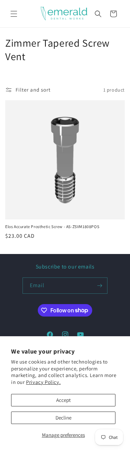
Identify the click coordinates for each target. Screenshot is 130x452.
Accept (63, 400)
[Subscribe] (99, 285)
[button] (13, 13)
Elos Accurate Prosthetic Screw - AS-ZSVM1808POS (52, 226)
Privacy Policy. (43, 382)
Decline (63, 417)
